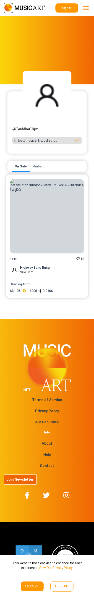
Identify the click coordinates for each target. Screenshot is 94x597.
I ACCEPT (32, 586)
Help (47, 454)
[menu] (85, 8)
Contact (47, 466)
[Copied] (77, 140)
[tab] (21, 166)
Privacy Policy (47, 411)
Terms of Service (47, 400)
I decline (62, 586)
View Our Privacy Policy (55, 568)
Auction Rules (47, 422)
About (47, 443)
